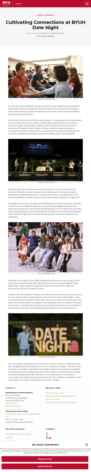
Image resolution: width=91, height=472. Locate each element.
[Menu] (87, 4)
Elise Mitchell (35, 33)
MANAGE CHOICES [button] (45, 459)
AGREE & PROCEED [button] (45, 466)
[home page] (6, 3)
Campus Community (45, 15)
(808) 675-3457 (11, 403)
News (18, 3)
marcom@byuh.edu (13, 406)
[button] (86, 444)
